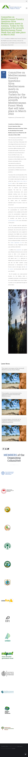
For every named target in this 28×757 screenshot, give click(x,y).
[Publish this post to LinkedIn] (6, 448)
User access (19, 746)
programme (18, 249)
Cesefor (13, 748)
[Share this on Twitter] (8, 448)
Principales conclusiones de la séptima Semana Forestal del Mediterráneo (11, 394)
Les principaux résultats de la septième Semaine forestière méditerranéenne (11, 420)
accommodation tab (12, 220)
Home (2, 38)
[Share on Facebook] (3, 448)
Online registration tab (16, 242)
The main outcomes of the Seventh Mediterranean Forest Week (13, 369)
